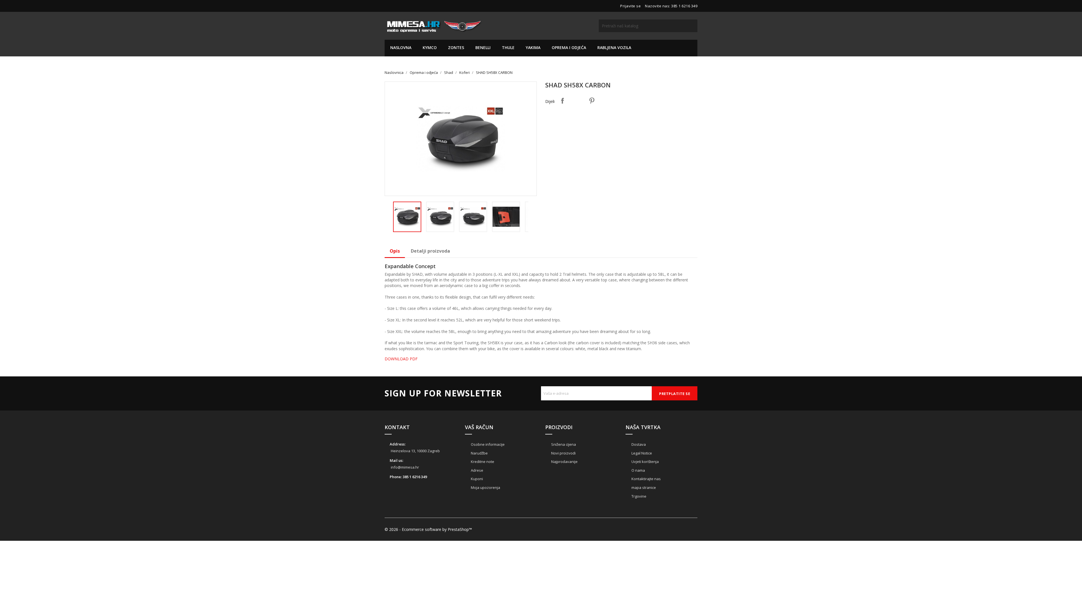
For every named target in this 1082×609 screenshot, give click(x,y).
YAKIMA (533, 47)
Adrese (476, 470)
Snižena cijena (563, 444)
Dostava (638, 444)
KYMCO (430, 47)
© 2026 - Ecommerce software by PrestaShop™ (428, 529)
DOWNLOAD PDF (401, 358)
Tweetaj (577, 100)
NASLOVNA (400, 47)
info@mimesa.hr (405, 467)
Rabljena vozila (614, 47)
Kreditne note (482, 461)
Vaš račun (479, 427)
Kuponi (476, 478)
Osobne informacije (487, 444)
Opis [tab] (395, 251)
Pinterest (591, 100)
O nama (638, 470)
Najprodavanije (564, 461)
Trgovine (638, 496)
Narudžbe (479, 453)
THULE (508, 47)
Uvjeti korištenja (645, 461)
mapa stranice (643, 487)
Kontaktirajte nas (646, 478)
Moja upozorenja (485, 487)
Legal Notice (641, 453)
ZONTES (456, 47)
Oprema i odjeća (569, 47)
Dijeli (562, 100)
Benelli (483, 47)
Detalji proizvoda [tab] (430, 251)
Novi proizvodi (563, 453)
